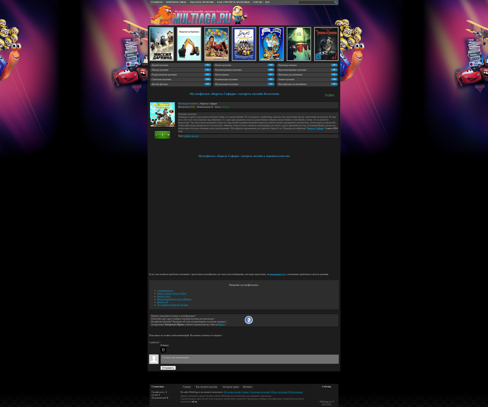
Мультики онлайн (232, 392)
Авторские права (230, 386)
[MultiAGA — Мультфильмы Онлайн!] (199, 23)
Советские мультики (260, 392)
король (195, 136)
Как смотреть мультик (206, 386)
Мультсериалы (296, 392)
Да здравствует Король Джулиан (172, 305)
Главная (187, 386)
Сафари (187, 136)
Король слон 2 (164, 296)
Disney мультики (279, 392)
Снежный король (165, 290)
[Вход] (163, 350)
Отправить (168, 367)
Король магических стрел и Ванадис (174, 299)
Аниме (245, 392)
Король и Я (162, 302)
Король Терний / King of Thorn (171, 293)
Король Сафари (315, 128)
